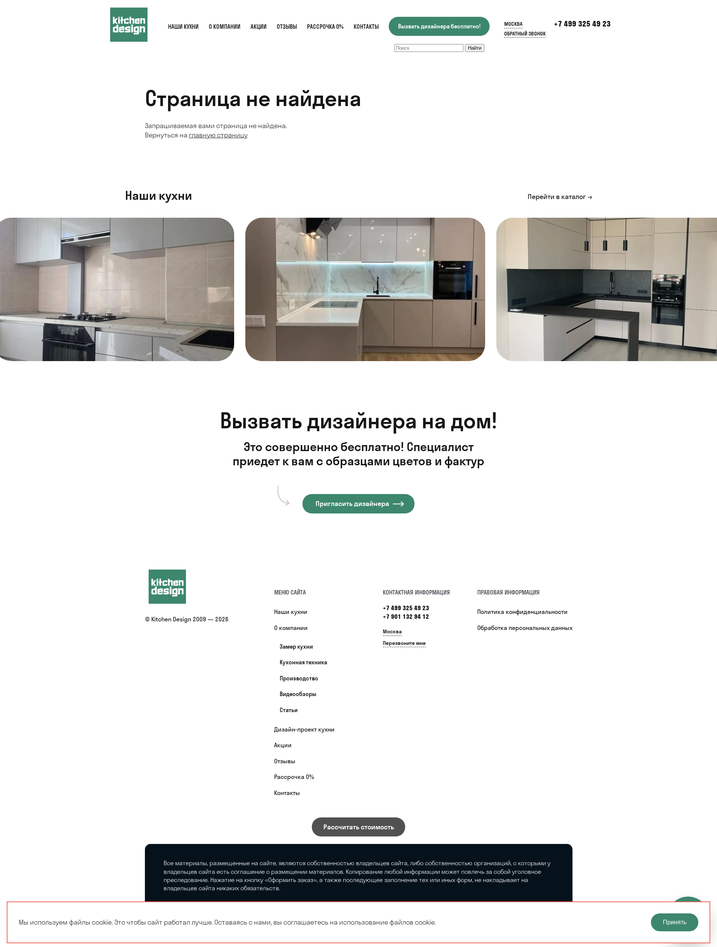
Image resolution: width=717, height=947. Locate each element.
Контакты (366, 26)
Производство (299, 678)
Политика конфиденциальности (522, 611)
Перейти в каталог (557, 196)
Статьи (289, 710)
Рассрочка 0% (325, 26)
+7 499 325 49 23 (582, 23)
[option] (365, 289)
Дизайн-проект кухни (304, 729)
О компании (224, 26)
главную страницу (218, 135)
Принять (674, 922)
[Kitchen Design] (136, 24)
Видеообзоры (298, 694)
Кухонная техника (303, 662)
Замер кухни (296, 646)
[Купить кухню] (175, 586)
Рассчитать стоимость (358, 827)
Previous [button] (15, 293)
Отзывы (287, 26)
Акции (259, 26)
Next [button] (699, 281)
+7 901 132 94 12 (406, 616)
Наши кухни (183, 26)
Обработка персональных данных (524, 627)
